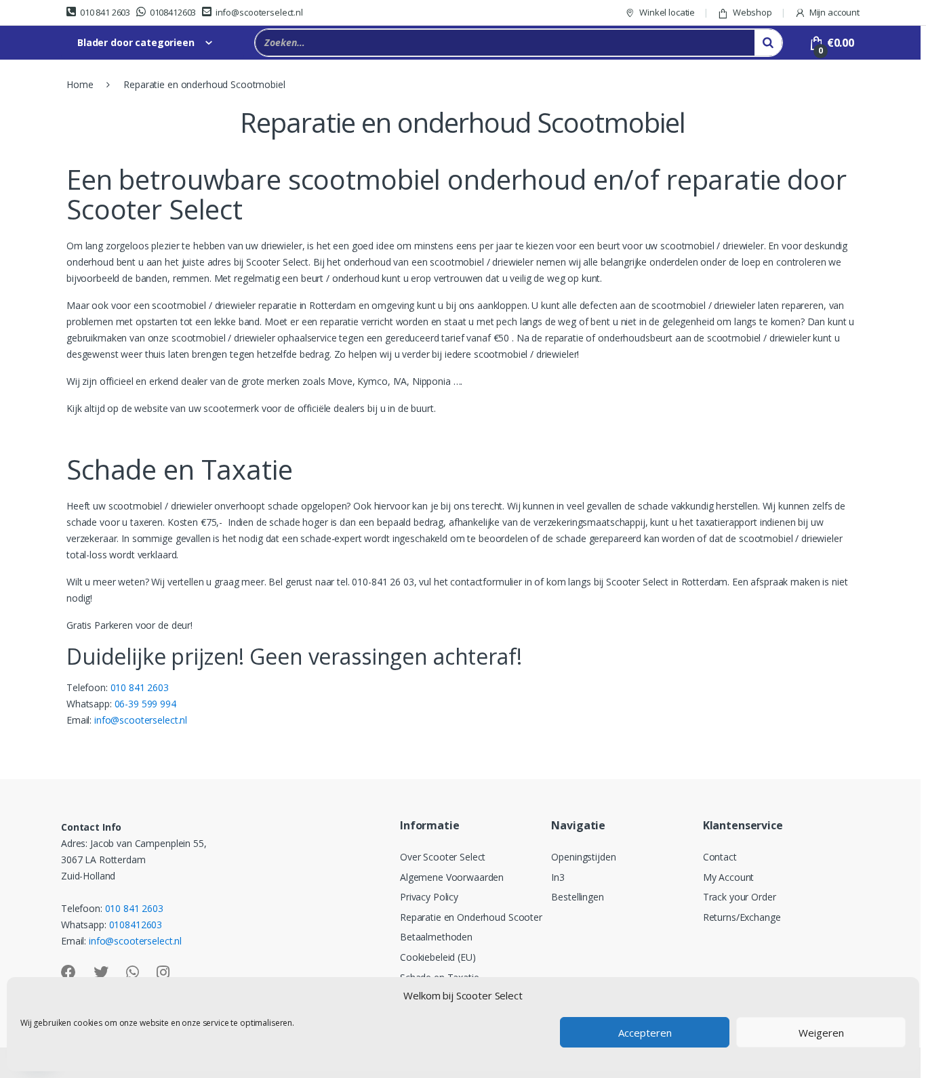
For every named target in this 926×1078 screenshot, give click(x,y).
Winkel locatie (667, 12)
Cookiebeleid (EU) (438, 957)
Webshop (752, 12)
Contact (720, 856)
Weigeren (821, 1032)
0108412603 (173, 12)
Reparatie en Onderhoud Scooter (471, 917)
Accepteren (645, 1032)
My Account (728, 877)
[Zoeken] (768, 43)
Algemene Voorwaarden (452, 877)
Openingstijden (583, 856)
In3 (558, 877)
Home (79, 84)
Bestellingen (577, 896)
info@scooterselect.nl (259, 12)
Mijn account (834, 12)
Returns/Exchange (742, 917)
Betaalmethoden (436, 936)
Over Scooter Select (442, 856)
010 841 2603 (105, 12)
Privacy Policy (429, 896)
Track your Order (739, 896)
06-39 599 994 (145, 703)
